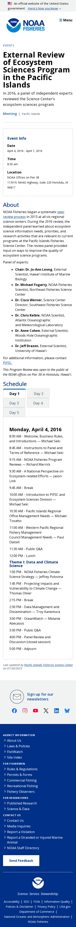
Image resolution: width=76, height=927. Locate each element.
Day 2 (38, 393)
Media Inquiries (19, 826)
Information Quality (57, 901)
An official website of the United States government (38, 5)
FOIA (36, 901)
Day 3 (14, 403)
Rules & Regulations (22, 769)
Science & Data (18, 809)
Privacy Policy (46, 906)
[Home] (24, 24)
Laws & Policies (18, 746)
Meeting (10, 113)
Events (8, 45)
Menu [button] (67, 20)
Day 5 (14, 412)
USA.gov (65, 906)
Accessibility (11, 901)
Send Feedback (21, 860)
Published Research (22, 803)
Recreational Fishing (22, 786)
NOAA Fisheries (38, 922)
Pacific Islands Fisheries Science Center (48, 665)
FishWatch (15, 752)
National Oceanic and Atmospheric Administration (37, 917)
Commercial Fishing (22, 780)
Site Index (14, 757)
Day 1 (14, 393)
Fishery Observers (21, 791)
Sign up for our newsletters (40, 696)
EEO (26, 901)
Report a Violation (21, 832)
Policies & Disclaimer (19, 906)
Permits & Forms (19, 774)
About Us (14, 740)
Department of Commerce (36, 912)
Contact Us (12, 815)
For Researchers (15, 798)
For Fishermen (14, 763)
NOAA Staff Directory (23, 848)
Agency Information (19, 735)
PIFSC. (7, 363)
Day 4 (38, 403)
